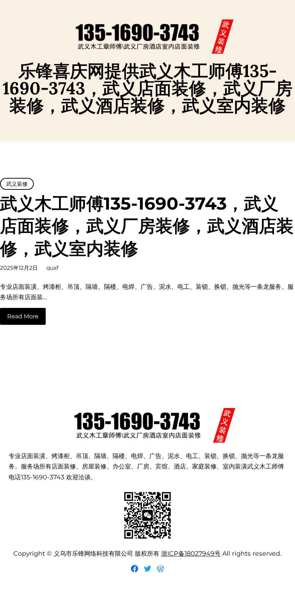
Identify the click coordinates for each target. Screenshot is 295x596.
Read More (22, 316)
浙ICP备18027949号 (191, 553)
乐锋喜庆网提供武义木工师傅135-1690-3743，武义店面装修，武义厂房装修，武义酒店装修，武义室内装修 (147, 88)
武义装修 (17, 183)
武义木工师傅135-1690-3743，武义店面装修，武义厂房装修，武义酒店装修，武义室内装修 (147, 226)
